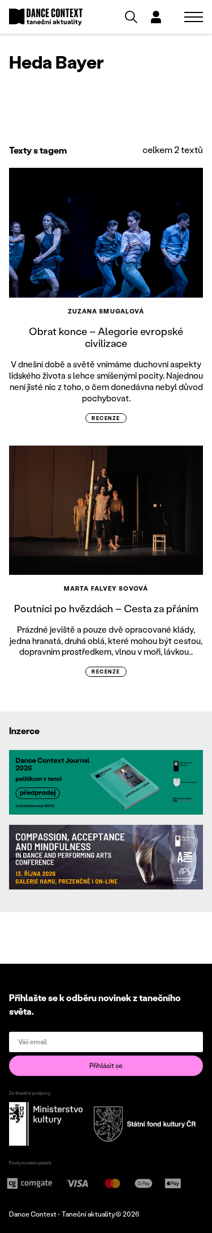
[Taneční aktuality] (46, 17)
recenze (106, 418)
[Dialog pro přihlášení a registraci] (156, 17)
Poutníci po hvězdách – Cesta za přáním (106, 608)
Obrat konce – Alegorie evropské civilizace (106, 337)
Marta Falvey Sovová (106, 588)
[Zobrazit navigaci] (193, 17)
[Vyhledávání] (131, 17)
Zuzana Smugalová (106, 311)
